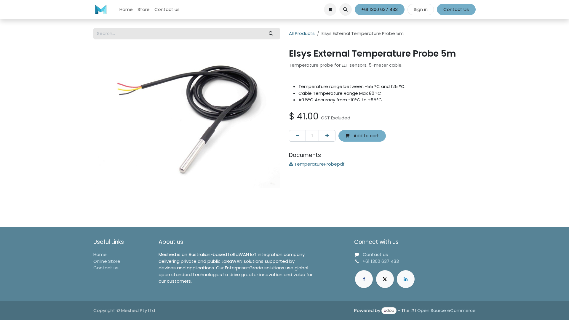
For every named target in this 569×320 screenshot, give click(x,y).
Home (100, 254)
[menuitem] (126, 9)
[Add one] (327, 136)
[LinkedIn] (406, 279)
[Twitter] (385, 279)
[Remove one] (297, 136)
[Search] (271, 33)
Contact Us (456, 9)
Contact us (106, 268)
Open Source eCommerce (446, 310)
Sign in (421, 9)
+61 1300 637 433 (379, 9)
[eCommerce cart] (330, 9)
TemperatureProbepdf (319, 164)
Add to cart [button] (365, 135)
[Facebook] (364, 279)
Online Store (106, 261)
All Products (302, 33)
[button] (345, 9)
